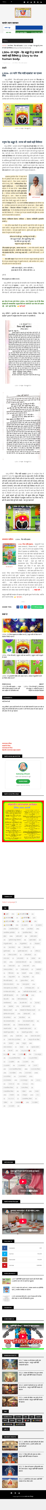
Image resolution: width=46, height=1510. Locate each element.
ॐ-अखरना (39, 925)
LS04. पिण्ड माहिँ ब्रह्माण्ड (25, 544)
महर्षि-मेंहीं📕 (25, 995)
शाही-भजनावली (26, 1006)
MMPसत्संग (22, 1076)
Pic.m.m (11, 1098)
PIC (38, 1095)
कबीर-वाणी (19, 936)
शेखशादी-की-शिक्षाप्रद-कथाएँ (27, 1010)
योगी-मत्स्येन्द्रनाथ (22, 999)
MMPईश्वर (13, 1073)
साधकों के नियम (6, 746)
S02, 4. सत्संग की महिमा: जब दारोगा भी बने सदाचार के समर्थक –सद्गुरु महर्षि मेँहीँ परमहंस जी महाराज (31, 1400)
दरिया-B (37, 951)
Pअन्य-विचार (24, 1087)
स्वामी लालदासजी (36, 197)
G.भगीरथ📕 (22, 1054)
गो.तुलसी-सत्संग (8, 943)
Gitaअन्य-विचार (33, 1058)
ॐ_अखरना (24, 925)
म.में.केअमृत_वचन (29, 988)
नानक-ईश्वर (38, 962)
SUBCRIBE (39, 1265)
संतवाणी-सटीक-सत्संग (25, 1028)
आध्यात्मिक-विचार (27, 932)
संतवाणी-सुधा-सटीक (27, 1032)
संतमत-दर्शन (7, 1025)
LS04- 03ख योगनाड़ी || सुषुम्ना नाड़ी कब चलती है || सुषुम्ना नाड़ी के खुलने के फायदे (22, 656)
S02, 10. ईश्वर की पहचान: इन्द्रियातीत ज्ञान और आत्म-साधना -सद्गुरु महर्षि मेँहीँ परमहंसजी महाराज (31, 1469)
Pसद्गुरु (25, 1095)
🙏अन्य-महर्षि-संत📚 (23, 914)
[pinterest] (37, 2)
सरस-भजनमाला (8, 1047)
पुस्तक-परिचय (24, 980)
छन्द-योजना (12, 947)
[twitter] (27, 2)
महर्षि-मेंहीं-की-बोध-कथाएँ (29, 991)
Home (4, 45)
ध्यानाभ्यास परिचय (7, 743)
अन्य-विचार (10, 45)
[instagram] (34, 2)
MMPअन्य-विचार (35, 1069)
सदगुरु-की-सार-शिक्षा (34, 1039)
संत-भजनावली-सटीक (9, 1021)
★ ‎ (32, 27)
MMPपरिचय (7, 1076)
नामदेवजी (38, 969)
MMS (38, 1080)
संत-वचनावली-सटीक (28, 1021)
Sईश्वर (5, 1102)
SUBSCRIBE (23, 781)
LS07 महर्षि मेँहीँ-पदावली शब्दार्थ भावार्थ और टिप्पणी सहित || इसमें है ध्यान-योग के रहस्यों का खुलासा (27, 1280)
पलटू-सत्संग (12, 977)
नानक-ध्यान (12, 966)
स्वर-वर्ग (10, 1050)
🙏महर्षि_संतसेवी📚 (9, 921)
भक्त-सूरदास (26, 984)
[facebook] (24, 2)
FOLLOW (39, 1253)
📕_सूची (6, 914)
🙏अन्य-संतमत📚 (8, 918)
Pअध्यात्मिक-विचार (8, 1087)
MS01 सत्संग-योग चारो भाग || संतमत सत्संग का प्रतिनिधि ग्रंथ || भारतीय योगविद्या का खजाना (27, 1289)
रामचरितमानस (7, 1003)
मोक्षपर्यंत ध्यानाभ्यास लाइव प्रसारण (11, 750)
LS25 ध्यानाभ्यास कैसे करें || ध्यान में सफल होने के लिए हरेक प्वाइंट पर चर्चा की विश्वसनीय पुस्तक (26, 1297)
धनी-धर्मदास (28, 954)
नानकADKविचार (8, 969)
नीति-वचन (10, 973)
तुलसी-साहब (7, 951)
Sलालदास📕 (19, 1102)
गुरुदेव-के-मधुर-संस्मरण (15, 940)
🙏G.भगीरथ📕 (26, 921)
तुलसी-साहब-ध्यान (22, 951)
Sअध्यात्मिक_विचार (27, 1098)
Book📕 (6, 1054)
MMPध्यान (28, 1073)
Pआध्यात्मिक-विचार (8, 1091)
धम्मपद (33, 958)
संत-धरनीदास (7, 1017)
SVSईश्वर (35, 1102)
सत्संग (5, 1036)
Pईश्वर (24, 1091)
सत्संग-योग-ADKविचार (14, 1039)
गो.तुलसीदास (23, 943)
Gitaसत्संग (7, 1065)
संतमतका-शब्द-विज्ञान (24, 1025)
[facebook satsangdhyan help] (11, 1493)
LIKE (40, 1248)
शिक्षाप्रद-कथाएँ (8, 1010)
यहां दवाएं (19, 597)
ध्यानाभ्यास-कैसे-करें (21, 962)
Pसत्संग (12, 1095)
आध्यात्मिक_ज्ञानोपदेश (9, 932)
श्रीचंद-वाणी (27, 1013)
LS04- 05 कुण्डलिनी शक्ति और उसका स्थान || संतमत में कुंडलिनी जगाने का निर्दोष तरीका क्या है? (22, 677)
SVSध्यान (11, 1106)
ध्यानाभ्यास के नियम (7, 748)
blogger (40, 697)
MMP (35, 1065)
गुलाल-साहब (32, 940)
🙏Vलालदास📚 (8, 925)
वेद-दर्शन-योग (23, 1003)
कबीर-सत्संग (33, 936)
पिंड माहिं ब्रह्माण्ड (9, 566)
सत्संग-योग (19, 1036)
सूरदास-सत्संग (35, 1047)
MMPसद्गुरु (24, 1080)
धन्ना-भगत (6, 958)
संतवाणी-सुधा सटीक (9, 1032)
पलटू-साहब (26, 977)
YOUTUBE (11, 1265)
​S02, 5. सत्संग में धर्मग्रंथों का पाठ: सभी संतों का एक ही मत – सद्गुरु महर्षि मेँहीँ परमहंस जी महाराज (31, 1387)
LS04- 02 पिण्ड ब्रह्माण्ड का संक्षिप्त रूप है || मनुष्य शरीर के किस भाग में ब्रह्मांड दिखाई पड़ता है (21, 635)
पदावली (24, 973)
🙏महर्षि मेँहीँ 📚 (25, 918)
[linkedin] (41, 2)
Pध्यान (36, 1091)
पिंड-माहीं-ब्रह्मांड (18, 45)
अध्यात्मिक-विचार (13, 929)
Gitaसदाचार (21, 1065)
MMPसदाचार (7, 1080)
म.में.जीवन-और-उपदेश (9, 991)
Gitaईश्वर (11, 1062)
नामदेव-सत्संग (24, 969)
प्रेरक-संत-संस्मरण (8, 984)
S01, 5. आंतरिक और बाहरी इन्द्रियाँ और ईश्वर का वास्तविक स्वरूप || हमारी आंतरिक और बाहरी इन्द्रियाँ (31, 1444)
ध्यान (5, 962)
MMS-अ (11, 1084)
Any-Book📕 (25, 1050)
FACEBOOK (12, 1248)
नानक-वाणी (26, 966)
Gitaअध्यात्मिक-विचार (14, 1058)
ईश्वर (5, 936)
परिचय (37, 973)
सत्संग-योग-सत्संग (35, 1036)
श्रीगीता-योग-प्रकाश (9, 1013)
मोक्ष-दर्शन (6, 999)
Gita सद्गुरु (38, 1054)
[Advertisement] (23, 869)
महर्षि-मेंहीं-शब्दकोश (8, 995)
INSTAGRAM (12, 1259)
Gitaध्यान (25, 1062)
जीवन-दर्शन (26, 947)
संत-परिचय (22, 1017)
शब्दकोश (11, 1006)
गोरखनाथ (37, 943)
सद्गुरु (24, 1043)
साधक (21, 1047)
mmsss (25, 1084)
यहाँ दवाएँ (22, 306)
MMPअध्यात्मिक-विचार (15, 1069)
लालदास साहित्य (7, 539)
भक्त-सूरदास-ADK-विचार (10, 988)
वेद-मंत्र (37, 1003)
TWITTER (11, 1254)
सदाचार (11, 1043)
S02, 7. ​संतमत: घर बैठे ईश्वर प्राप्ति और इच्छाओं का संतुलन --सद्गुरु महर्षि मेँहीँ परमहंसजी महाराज (30, 1362)
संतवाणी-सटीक (7, 1028)
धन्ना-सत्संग (20, 958)
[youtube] (31, 2)
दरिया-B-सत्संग (12, 954)
